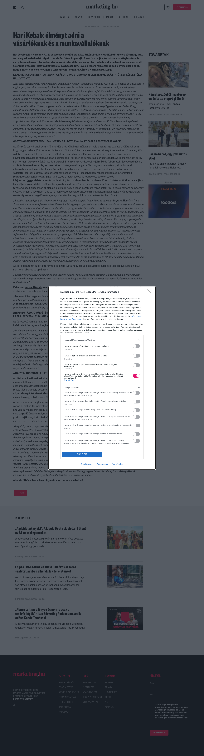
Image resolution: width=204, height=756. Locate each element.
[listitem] (102, 339)
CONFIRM (82, 454)
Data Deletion (87, 464)
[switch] (136, 346)
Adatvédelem (118, 464)
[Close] (150, 292)
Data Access (102, 464)
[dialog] (102, 378)
